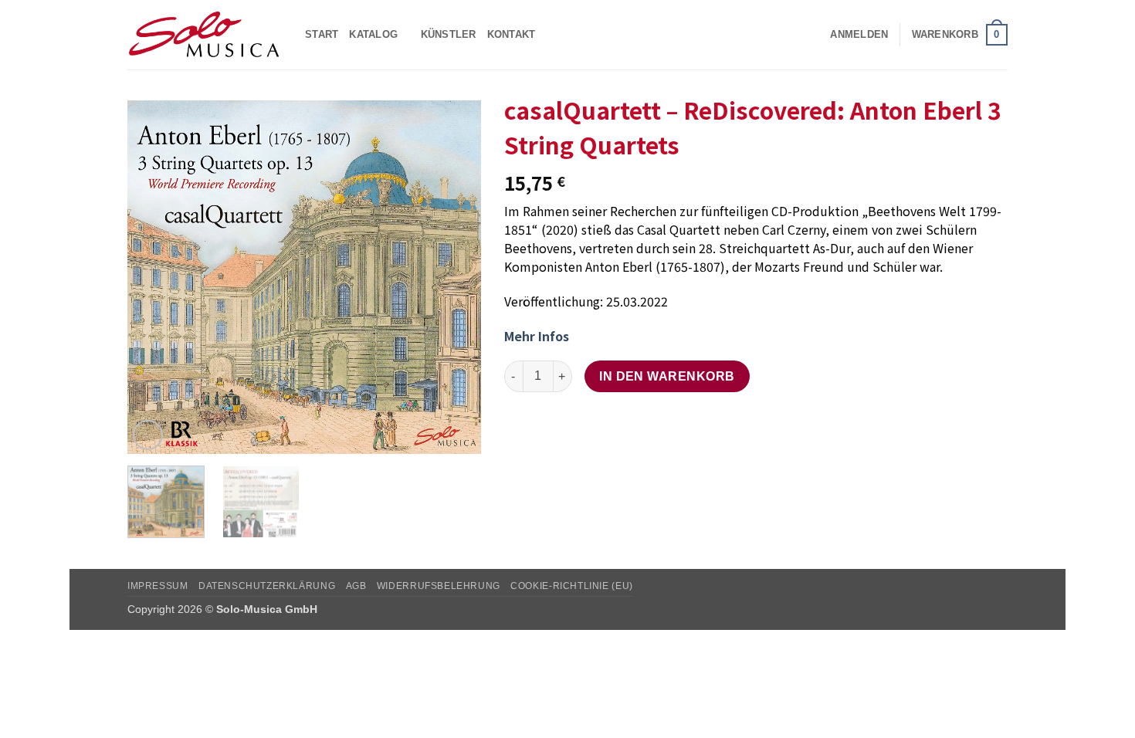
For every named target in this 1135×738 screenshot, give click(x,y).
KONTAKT (511, 34)
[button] (859, 34)
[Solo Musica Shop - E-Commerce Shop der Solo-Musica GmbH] (204, 34)
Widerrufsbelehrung (438, 586)
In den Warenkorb (666, 376)
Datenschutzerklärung (266, 586)
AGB (356, 586)
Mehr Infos (536, 336)
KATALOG (373, 34)
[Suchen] (813, 34)
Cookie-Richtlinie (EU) (571, 586)
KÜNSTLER (448, 34)
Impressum (157, 586)
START (321, 34)
